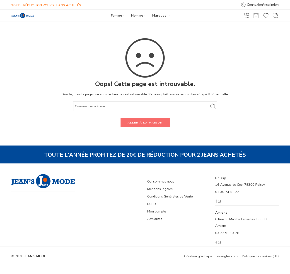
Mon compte (156, 211)
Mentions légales (160, 189)
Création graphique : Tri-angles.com (211, 256)
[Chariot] (256, 15)
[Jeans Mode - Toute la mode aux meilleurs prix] (22, 15)
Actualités (154, 219)
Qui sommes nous (160, 181)
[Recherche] (275, 15)
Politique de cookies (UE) (260, 256)
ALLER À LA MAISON (145, 122)
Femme (116, 15)
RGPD (151, 204)
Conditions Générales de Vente (170, 196)
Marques (159, 15)
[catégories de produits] (246, 15)
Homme (137, 15)
